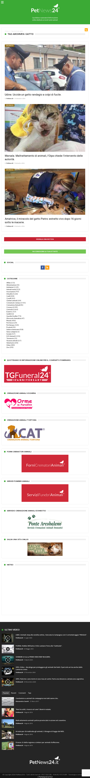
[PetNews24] (45, 2)
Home (7, 31)
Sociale (8, 334)
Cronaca (9, 46)
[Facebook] (43, 268)
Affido (8, 283)
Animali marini (11, 289)
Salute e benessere (12, 329)
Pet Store (9, 323)
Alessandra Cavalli (22, 701)
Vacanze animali (11, 341)
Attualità (9, 294)
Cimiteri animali (11, 300)
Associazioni (10, 292)
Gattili (8, 314)
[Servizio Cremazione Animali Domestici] (45, 485)
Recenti (13, 693)
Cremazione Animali (13, 305)
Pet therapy (10, 325)
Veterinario (10, 343)
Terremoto (10, 338)
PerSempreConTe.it (45, 777)
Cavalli (8, 298)
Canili (8, 296)
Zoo (7, 347)
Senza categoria (11, 332)
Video (8, 345)
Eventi (8, 312)
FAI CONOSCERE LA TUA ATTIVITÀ (45, 251)
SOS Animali (10, 336)
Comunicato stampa (13, 303)
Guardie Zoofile (11, 316)
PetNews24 (9, 98)
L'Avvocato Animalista (13, 318)
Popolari (6, 693)
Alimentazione (11, 285)
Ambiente (9, 287)
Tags (29, 693)
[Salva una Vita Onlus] (45, 544)
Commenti (22, 693)
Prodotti (9, 327)
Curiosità (9, 309)
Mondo (8, 321)
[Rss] (47, 268)
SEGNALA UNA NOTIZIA (45, 239)
